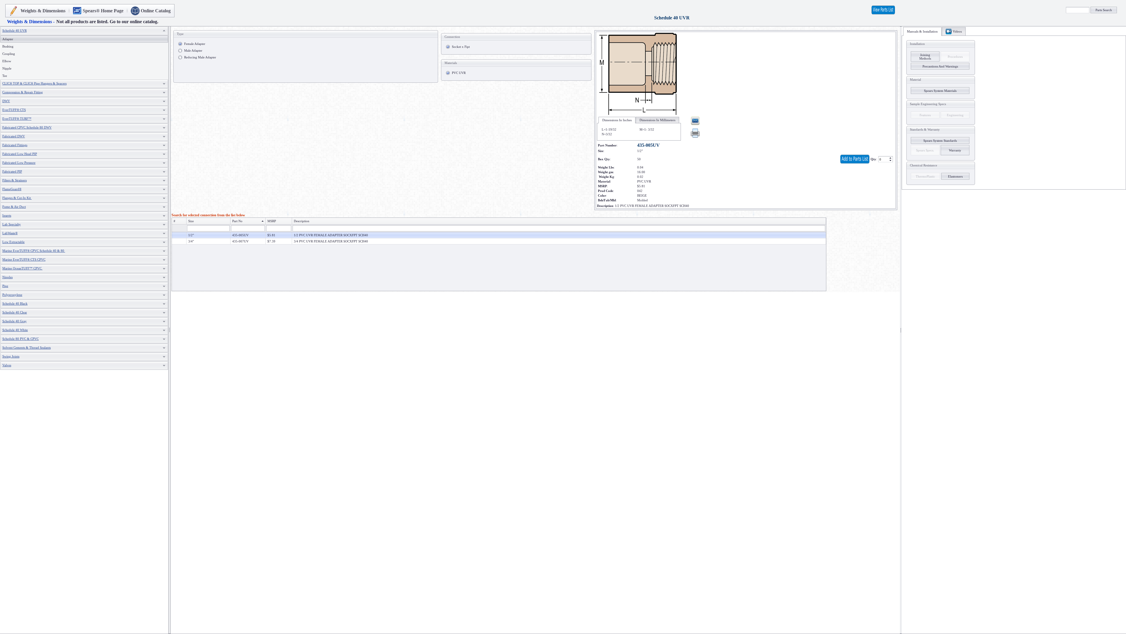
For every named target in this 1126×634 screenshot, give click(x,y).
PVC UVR (459, 73)
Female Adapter (194, 43)
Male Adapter (193, 50)
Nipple (6, 68)
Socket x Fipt (461, 46)
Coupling (8, 53)
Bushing (7, 46)
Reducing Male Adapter (200, 57)
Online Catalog (156, 10)
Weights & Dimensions (43, 10)
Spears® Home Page (103, 10)
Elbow (6, 61)
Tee (4, 75)
